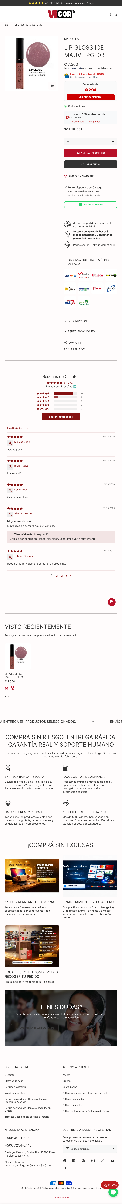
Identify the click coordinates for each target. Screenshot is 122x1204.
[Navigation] (6, 14)
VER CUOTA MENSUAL (91, 97)
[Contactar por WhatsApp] (113, 1192)
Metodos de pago (14, 1080)
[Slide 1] (5, 696)
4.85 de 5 (69, 382)
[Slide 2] (8, 696)
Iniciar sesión (78, 121)
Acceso (66, 1074)
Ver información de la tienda (84, 195)
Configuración (70, 1087)
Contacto (9, 1074)
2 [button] (57, 575)
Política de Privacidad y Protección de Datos (86, 1111)
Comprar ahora (90, 164)
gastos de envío (75, 68)
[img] (15, 436)
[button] (90, 262)
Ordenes (67, 1080)
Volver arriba (61, 1197)
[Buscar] (109, 14)
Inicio (7, 25)
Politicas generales (72, 1105)
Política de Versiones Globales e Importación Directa (28, 1109)
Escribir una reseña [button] (61, 416)
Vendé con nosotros (15, 1093)
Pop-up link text (74, 349)
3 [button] (62, 575)
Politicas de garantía (15, 1087)
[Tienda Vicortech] (61, 14)
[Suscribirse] (113, 1149)
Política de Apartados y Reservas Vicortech (85, 1093)
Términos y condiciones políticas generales (27, 1116)
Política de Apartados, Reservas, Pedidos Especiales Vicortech (26, 1100)
